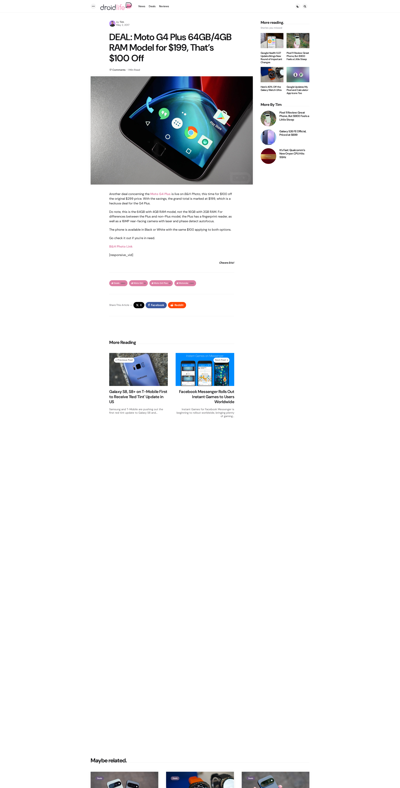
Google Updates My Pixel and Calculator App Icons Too (297, 90)
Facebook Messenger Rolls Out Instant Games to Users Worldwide (206, 396)
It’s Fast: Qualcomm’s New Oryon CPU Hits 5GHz (292, 153)
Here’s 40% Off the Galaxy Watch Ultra (271, 88)
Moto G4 (140, 283)
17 (117, 69)
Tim (122, 22)
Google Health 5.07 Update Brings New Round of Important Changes (271, 57)
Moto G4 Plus (162, 283)
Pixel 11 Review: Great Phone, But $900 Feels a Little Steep (298, 56)
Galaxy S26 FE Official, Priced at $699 (292, 133)
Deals (119, 283)
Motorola (186, 283)
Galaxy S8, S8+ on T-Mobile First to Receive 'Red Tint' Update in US (138, 396)
